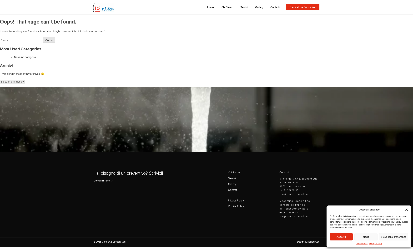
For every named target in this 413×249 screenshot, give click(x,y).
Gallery (259, 7)
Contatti (275, 7)
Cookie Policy (362, 243)
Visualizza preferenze (393, 236)
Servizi (244, 7)
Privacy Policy (236, 200)
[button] (406, 209)
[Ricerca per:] (21, 40)
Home (210, 7)
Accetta (341, 236)
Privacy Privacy (375, 243)
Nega (366, 236)
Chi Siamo (227, 7)
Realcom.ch (313, 241)
